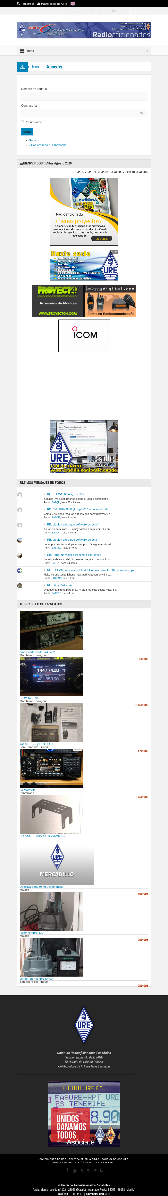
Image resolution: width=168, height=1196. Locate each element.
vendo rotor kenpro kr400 (36, 978)
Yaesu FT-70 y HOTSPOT (36, 744)
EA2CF (56, 517)
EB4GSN (57, 578)
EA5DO (56, 532)
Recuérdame (33, 122)
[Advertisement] (84, 387)
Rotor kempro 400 (31, 932)
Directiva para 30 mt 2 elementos (41, 886)
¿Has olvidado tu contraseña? (48, 144)
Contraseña (29, 105)
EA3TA (55, 563)
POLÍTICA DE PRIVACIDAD (84, 1159)
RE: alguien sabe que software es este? (73, 524)
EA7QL (56, 502)
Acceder (27, 131)
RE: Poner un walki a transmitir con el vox (74, 554)
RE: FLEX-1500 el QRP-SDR (65, 494)
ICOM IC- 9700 (29, 698)
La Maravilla (27, 789)
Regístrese (28, 3)
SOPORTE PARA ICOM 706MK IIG (42, 835)
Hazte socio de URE (53, 3)
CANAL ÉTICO (108, 1162)
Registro (34, 140)
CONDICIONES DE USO (53, 1159)
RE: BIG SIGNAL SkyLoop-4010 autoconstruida (77, 509)
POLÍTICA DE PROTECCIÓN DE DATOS (75, 1162)
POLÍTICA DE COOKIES (115, 1159)
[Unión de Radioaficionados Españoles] (84, 29)
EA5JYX (56, 547)
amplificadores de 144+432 (37, 652)
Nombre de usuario (34, 89)
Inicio (35, 67)
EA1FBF (56, 593)
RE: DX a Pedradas (59, 585)
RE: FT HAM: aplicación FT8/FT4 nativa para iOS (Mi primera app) (90, 570)
